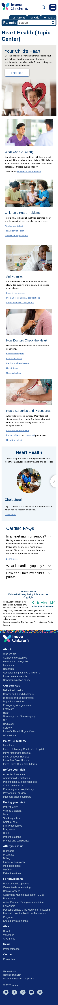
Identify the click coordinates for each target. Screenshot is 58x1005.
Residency (9, 898)
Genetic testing (13, 373)
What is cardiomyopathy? (25, 566)
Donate (7, 931)
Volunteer (8, 935)
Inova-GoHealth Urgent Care (18, 731)
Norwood (30, 435)
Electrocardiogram (15, 353)
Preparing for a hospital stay (18, 789)
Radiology (8, 724)
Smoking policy (11, 818)
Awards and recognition (16, 661)
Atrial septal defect (14, 226)
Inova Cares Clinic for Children (20, 764)
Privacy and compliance (16, 840)
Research (8, 669)
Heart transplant (14, 440)
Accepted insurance (14, 774)
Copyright (28, 597)
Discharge (8, 851)
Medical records (12, 866)
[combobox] (34, 22)
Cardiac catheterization (17, 363)
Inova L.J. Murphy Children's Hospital (23, 749)
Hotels (6, 833)
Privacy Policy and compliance (18, 978)
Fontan (9, 435)
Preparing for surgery (14, 793)
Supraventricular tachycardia (20, 302)
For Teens (49, 17)
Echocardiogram (14, 358)
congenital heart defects (29, 171)
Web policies (9, 971)
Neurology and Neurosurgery (19, 716)
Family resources (12, 825)
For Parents (18, 17)
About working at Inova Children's (21, 672)
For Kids (34, 17)
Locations (8, 665)
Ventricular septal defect (16, 235)
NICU (6, 720)
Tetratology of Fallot (14, 230)
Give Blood (9, 938)
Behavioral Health (13, 690)
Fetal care (8, 709)
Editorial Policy (28, 592)
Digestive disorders (13, 701)
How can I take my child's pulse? (25, 575)
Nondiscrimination (12, 974)
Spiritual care (10, 822)
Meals (6, 814)
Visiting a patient (12, 810)
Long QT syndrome (15, 293)
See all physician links (15, 921)
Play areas (9, 829)
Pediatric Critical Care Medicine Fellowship (27, 909)
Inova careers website (15, 676)
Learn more (10, 514)
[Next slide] (53, 481)
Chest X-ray (12, 368)
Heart (6, 712)
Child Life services (13, 785)
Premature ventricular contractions (23, 298)
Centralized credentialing (17, 887)
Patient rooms (10, 807)
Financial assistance (14, 862)
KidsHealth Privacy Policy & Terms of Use (28, 594)
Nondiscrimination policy (16, 680)
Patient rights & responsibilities (20, 782)
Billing (6, 858)
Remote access (11, 891)
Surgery (7, 727)
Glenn (17, 435)
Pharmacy (8, 854)
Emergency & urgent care (17, 705)
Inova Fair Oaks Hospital (16, 760)
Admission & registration (16, 778)
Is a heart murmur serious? (26, 536)
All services (9, 735)
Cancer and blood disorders (18, 694)
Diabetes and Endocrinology (18, 697)
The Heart (17, 72)
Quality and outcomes (15, 657)
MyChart (7, 869)
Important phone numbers (17, 796)
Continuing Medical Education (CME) (23, 894)
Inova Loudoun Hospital (16, 756)
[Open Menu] (52, 7)
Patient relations (12, 837)
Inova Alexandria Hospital (17, 753)
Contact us (9, 959)
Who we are (9, 654)
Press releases (11, 949)
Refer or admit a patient (16, 883)
